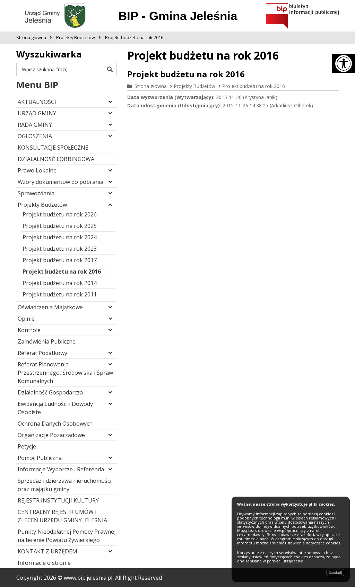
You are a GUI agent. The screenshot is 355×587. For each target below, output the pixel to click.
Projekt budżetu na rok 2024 (60, 237)
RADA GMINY (35, 124)
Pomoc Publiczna (40, 458)
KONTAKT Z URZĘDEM (47, 551)
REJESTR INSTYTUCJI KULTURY (58, 500)
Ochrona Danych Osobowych (55, 423)
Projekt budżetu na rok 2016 (62, 271)
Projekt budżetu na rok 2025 (60, 226)
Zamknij (335, 572)
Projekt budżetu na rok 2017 (60, 260)
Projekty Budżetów (42, 204)
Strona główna (151, 86)
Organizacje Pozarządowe (51, 435)
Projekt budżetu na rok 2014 (60, 283)
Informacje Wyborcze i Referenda (61, 469)
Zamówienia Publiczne (47, 341)
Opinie (26, 318)
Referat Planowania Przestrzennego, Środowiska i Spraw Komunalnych (65, 373)
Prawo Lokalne (37, 170)
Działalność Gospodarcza (50, 392)
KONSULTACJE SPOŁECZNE (53, 147)
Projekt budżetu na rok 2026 (60, 214)
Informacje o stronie (44, 563)
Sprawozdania (36, 193)
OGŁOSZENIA (35, 136)
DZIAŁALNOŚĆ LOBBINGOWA (56, 159)
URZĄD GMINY (37, 113)
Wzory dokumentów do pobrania (60, 182)
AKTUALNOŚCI (37, 102)
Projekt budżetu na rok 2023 (60, 248)
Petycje (27, 446)
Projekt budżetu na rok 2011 (60, 294)
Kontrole (29, 330)
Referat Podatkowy (42, 353)
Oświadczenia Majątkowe (50, 307)
